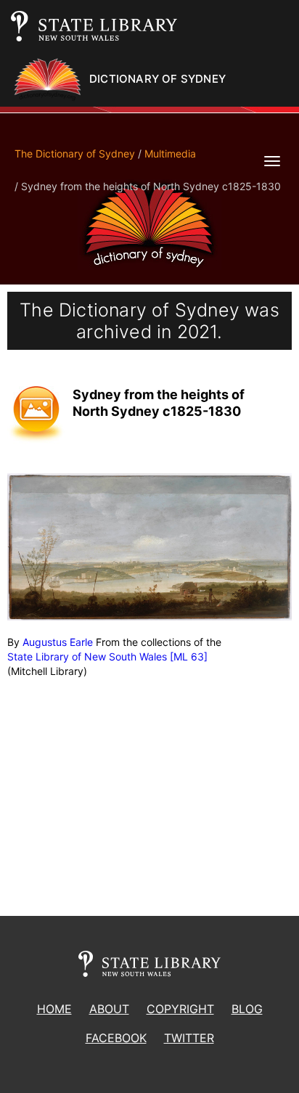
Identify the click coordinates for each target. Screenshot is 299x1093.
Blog (247, 1009)
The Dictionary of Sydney (75, 153)
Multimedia (170, 153)
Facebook (116, 1038)
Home (54, 1009)
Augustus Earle (57, 642)
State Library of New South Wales (87, 656)
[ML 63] (189, 656)
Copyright (180, 1009)
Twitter (189, 1038)
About (109, 1009)
